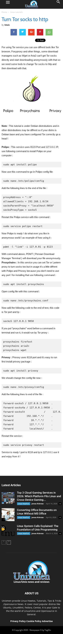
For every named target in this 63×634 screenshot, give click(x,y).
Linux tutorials (16, 12)
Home (4, 12)
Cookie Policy (34, 621)
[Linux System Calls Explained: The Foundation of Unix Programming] (8, 530)
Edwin (7, 25)
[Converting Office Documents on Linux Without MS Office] (8, 514)
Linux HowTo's (23, 504)
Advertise (47, 621)
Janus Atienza (38, 503)
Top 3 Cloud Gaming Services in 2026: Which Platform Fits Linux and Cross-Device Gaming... (39, 496)
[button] (58, 4)
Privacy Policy (18, 621)
